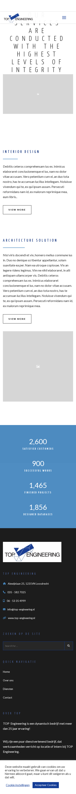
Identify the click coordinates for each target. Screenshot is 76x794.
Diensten (8, 688)
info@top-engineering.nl (21, 609)
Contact (7, 697)
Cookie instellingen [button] (18, 785)
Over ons (8, 680)
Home (6, 671)
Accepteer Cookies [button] (46, 785)
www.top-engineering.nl (21, 618)
